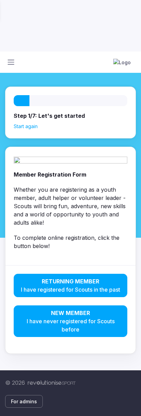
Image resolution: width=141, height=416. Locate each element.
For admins (24, 401)
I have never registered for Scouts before (71, 321)
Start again (26, 126)
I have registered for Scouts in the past (70, 285)
